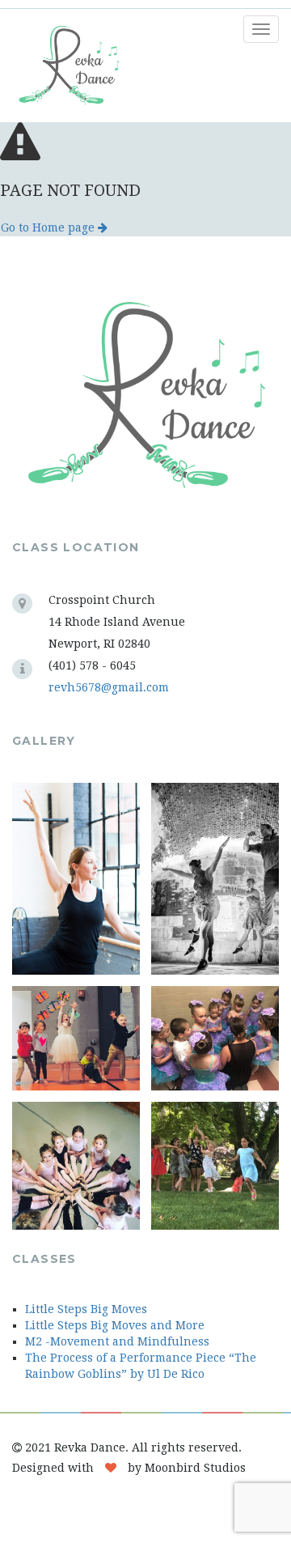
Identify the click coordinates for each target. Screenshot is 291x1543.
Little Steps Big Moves (86, 1309)
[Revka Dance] (62, 65)
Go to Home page (49, 227)
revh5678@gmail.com (108, 687)
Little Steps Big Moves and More (115, 1325)
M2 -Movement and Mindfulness (117, 1341)
